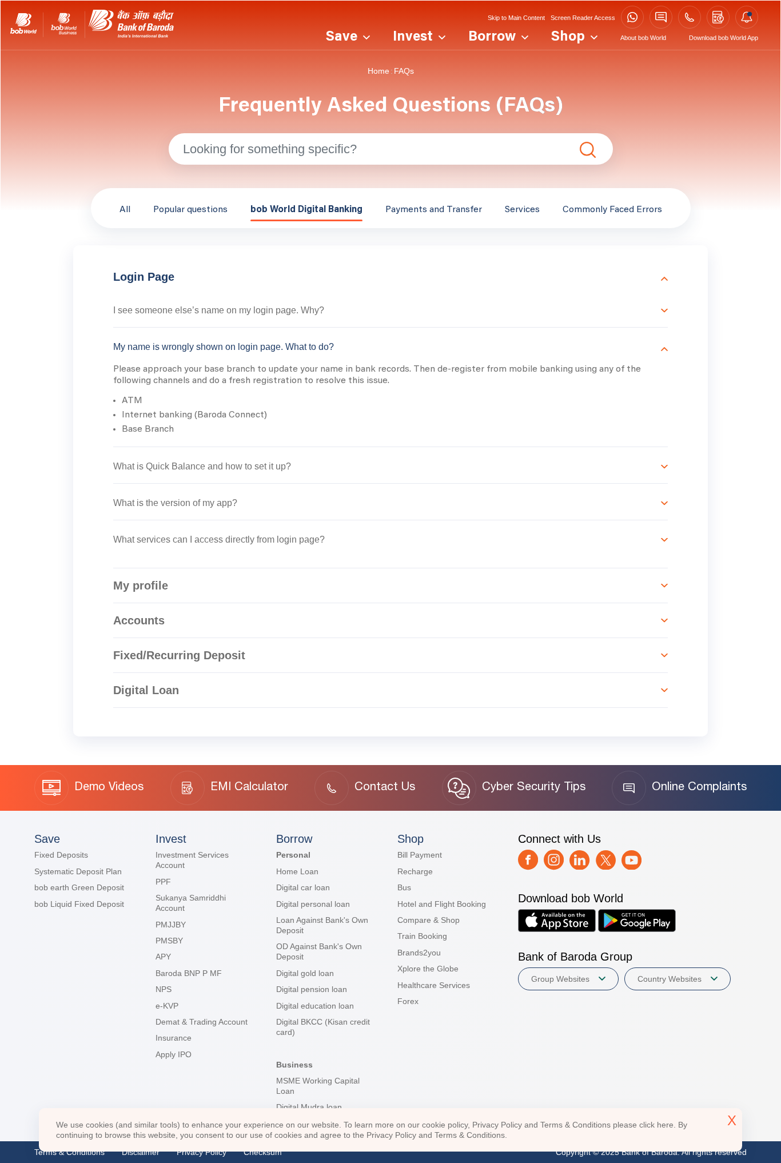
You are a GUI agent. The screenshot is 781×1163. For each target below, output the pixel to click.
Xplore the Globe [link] (428, 968)
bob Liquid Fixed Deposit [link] (79, 904)
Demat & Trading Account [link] (202, 1021)
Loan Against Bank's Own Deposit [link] (322, 925)
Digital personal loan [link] (313, 904)
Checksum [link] (263, 1152)
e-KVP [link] (167, 1005)
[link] (23, 25)
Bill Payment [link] (419, 854)
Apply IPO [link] (174, 1054)
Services (522, 209)
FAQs (404, 70)
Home (378, 70)
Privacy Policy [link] (201, 1152)
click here (656, 1124)
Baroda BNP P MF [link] (189, 973)
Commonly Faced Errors (612, 209)
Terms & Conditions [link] (69, 1152)
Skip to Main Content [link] (516, 17)
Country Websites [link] (669, 978)
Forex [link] (408, 1001)
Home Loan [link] (297, 871)
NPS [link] (164, 989)
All (124, 209)
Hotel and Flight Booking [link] (441, 904)
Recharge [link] (415, 871)
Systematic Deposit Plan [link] (78, 871)
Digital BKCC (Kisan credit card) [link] (323, 1027)
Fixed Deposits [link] (61, 854)
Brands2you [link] (419, 952)
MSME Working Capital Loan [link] (318, 1086)
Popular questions (190, 209)
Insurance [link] (174, 1037)
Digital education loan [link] (315, 1005)
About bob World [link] (643, 37)
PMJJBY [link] (171, 924)
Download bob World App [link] (723, 37)
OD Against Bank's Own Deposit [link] (319, 951)
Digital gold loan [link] (305, 973)
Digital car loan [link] (303, 887)
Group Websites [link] (560, 978)
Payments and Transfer (433, 209)
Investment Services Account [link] (192, 860)
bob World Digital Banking (306, 209)
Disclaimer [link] (141, 1152)
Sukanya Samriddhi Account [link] (191, 903)
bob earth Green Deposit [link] (79, 887)
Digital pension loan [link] (311, 989)
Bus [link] (404, 887)
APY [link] (163, 956)
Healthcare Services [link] (433, 985)
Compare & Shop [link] (428, 920)
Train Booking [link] (422, 936)
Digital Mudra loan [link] (309, 1107)
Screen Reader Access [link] (583, 17)
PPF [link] (163, 881)
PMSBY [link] (169, 940)
